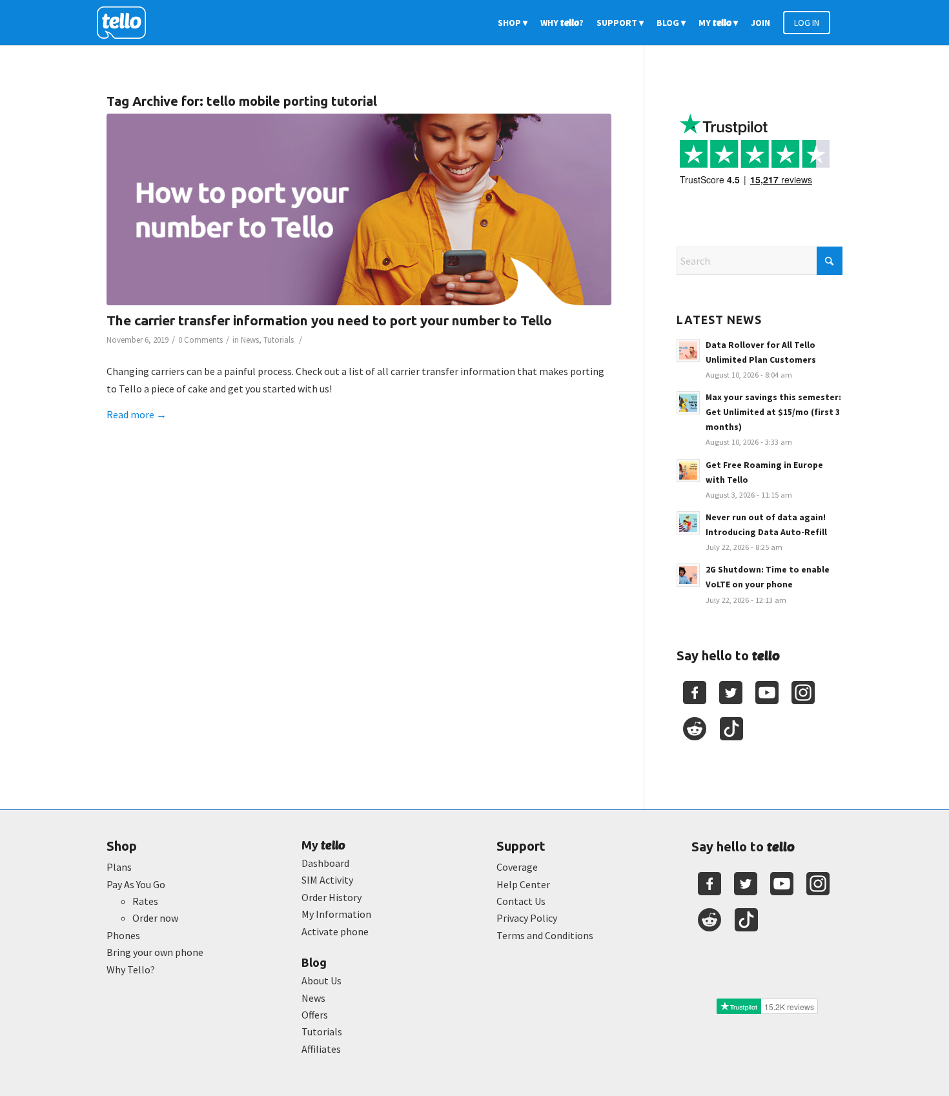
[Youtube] (767, 692)
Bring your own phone (155, 952)
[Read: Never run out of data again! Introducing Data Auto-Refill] (688, 522)
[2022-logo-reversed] (126, 22)
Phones (123, 935)
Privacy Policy (526, 917)
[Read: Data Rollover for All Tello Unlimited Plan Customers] (688, 350)
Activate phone (335, 931)
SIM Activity (327, 879)
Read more (137, 414)
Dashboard (325, 863)
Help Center (523, 884)
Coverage (517, 866)
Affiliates (321, 1048)
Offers (314, 1014)
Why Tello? (131, 969)
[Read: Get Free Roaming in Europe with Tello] (688, 470)
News (250, 339)
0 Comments (200, 339)
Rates (145, 901)
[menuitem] (512, 22)
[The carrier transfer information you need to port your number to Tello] (359, 209)
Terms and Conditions (544, 935)
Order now (155, 917)
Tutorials (278, 339)
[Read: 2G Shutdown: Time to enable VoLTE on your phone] (688, 575)
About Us (321, 980)
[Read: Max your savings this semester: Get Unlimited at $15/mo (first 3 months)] (688, 402)
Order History (331, 897)
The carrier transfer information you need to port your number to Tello (329, 320)
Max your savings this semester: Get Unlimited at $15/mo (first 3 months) (773, 412)
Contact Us (521, 901)
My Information (336, 914)
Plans (119, 866)
